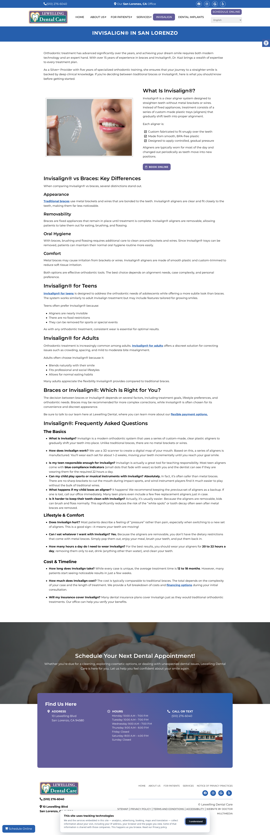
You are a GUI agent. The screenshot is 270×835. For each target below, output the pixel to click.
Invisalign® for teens (59, 293)
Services (143, 17)
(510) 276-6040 (56, 4)
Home (79, 17)
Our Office (136, 4)
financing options (179, 585)
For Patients (120, 17)
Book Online (158, 166)
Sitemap (122, 808)
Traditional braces (57, 201)
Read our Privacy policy (154, 827)
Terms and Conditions (168, 808)
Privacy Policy (140, 808)
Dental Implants (191, 17)
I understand (196, 821)
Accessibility (195, 808)
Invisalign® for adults (147, 345)
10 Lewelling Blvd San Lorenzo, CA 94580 (68, 718)
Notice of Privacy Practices (215, 785)
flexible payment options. (189, 414)
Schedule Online (226, 11)
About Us (97, 17)
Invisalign (164, 17)
